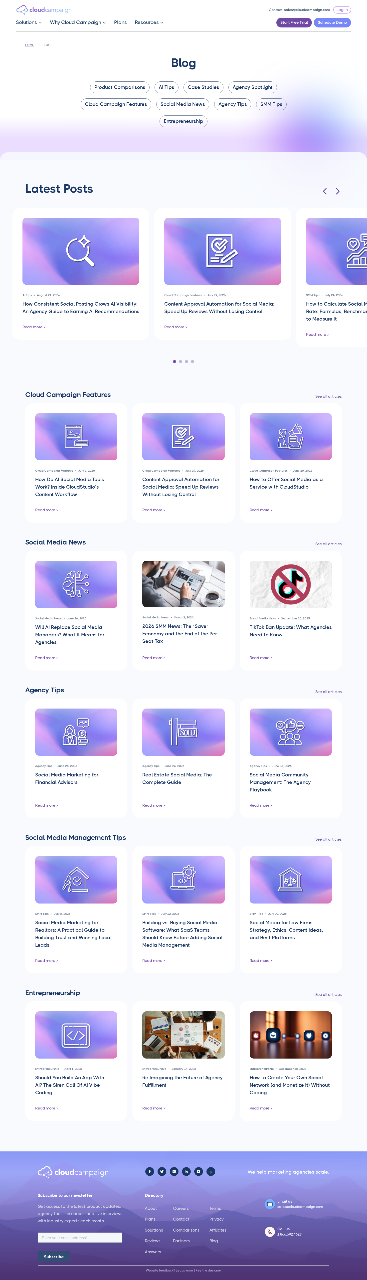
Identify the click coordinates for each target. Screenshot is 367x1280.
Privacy (216, 1219)
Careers (181, 1208)
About (151, 1208)
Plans (120, 22)
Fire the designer (208, 1270)
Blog (213, 1240)
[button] (29, 22)
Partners (181, 1240)
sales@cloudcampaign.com (307, 10)
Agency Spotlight (253, 87)
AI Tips (166, 87)
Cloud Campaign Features (116, 104)
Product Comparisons (119, 87)
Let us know (184, 1270)
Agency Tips (232, 104)
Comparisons (186, 1230)
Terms (215, 1208)
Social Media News (183, 104)
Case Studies (203, 87)
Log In (342, 9)
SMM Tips (271, 104)
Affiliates (217, 1230)
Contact (181, 1219)
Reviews (152, 1240)
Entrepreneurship (183, 121)
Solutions (154, 1230)
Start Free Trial (294, 22)
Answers (153, 1251)
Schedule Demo (332, 22)
